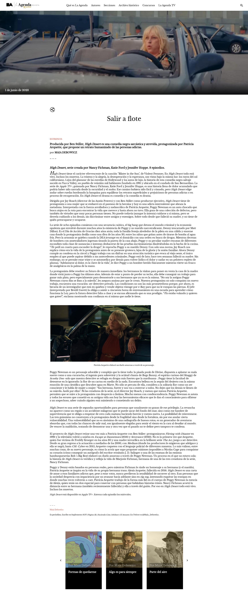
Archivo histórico (129, 5)
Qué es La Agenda (77, 5)
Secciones (109, 5)
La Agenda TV (166, 5)
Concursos (149, 5)
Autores (95, 5)
